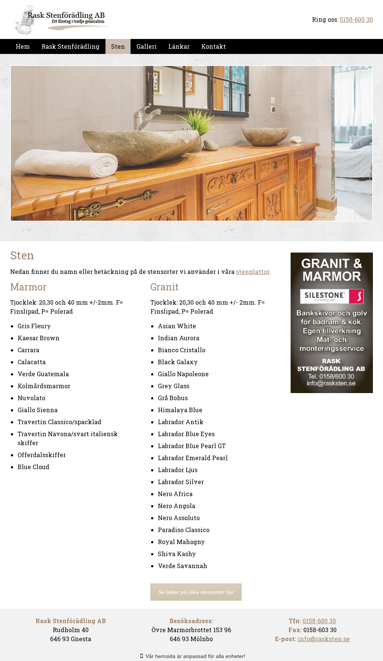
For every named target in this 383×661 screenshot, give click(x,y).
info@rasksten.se (324, 639)
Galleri (147, 46)
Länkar (179, 46)
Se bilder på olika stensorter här (196, 592)
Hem (23, 46)
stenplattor (252, 271)
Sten (118, 46)
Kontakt (213, 46)
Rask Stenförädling (70, 46)
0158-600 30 (356, 19)
